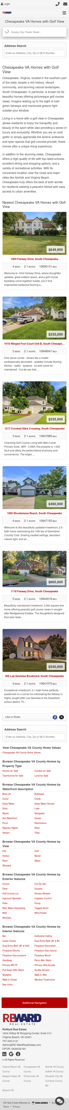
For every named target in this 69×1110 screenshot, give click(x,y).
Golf (36, 851)
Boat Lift (6, 793)
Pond (5, 823)
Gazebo (38, 888)
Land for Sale (41, 775)
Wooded (6, 865)
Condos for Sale (42, 770)
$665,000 (55, 581)
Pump (37, 903)
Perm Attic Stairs (42, 960)
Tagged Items (41, 908)
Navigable (39, 813)
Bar (4, 936)
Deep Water (8, 803)
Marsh (5, 813)
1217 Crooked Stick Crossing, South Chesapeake (34, 428)
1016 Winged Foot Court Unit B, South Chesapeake (35, 343)
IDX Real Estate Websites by (17, 1102)
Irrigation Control (43, 898)
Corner (5, 883)
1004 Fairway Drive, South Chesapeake (34, 259)
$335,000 (55, 334)
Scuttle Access (41, 969)
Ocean (37, 818)
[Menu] (64, 13)
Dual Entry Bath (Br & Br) (47, 940)
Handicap (7, 960)
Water (37, 860)
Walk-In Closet (9, 979)
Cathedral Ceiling (43, 936)
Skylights (6, 974)
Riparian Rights (10, 827)
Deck (5, 888)
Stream (6, 832)
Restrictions (40, 823)
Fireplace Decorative (45, 945)
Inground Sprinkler (11, 898)
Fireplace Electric (11, 950)
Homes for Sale (10, 770)
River (37, 827)
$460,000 (55, 503)
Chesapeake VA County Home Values (21, 752)
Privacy (16, 1106)
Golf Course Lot (10, 893)
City (4, 851)
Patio (5, 903)
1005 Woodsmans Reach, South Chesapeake (34, 513)
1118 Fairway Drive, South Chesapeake (34, 591)
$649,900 (55, 249)
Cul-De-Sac (40, 883)
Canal (5, 798)
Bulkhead (39, 793)
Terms (6, 1106)
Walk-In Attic (40, 974)
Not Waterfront (9, 818)
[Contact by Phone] (58, 3)
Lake (36, 808)
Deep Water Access (44, 803)
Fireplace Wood (42, 955)
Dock (5, 808)
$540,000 (55, 666)
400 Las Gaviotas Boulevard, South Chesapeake (34, 676)
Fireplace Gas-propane (14, 955)
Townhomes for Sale (12, 775)
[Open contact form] (65, 3)
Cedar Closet (9, 940)
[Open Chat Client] (59, 1101)
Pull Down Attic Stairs (13, 969)
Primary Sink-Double (44, 965)
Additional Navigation (34, 1003)
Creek (37, 798)
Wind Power (40, 912)
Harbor (5, 855)
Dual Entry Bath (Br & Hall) (15, 945)
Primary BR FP (9, 965)
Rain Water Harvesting (13, 908)
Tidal (36, 832)
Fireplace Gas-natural (45, 950)
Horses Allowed (42, 893)
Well (4, 912)
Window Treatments (44, 979)
